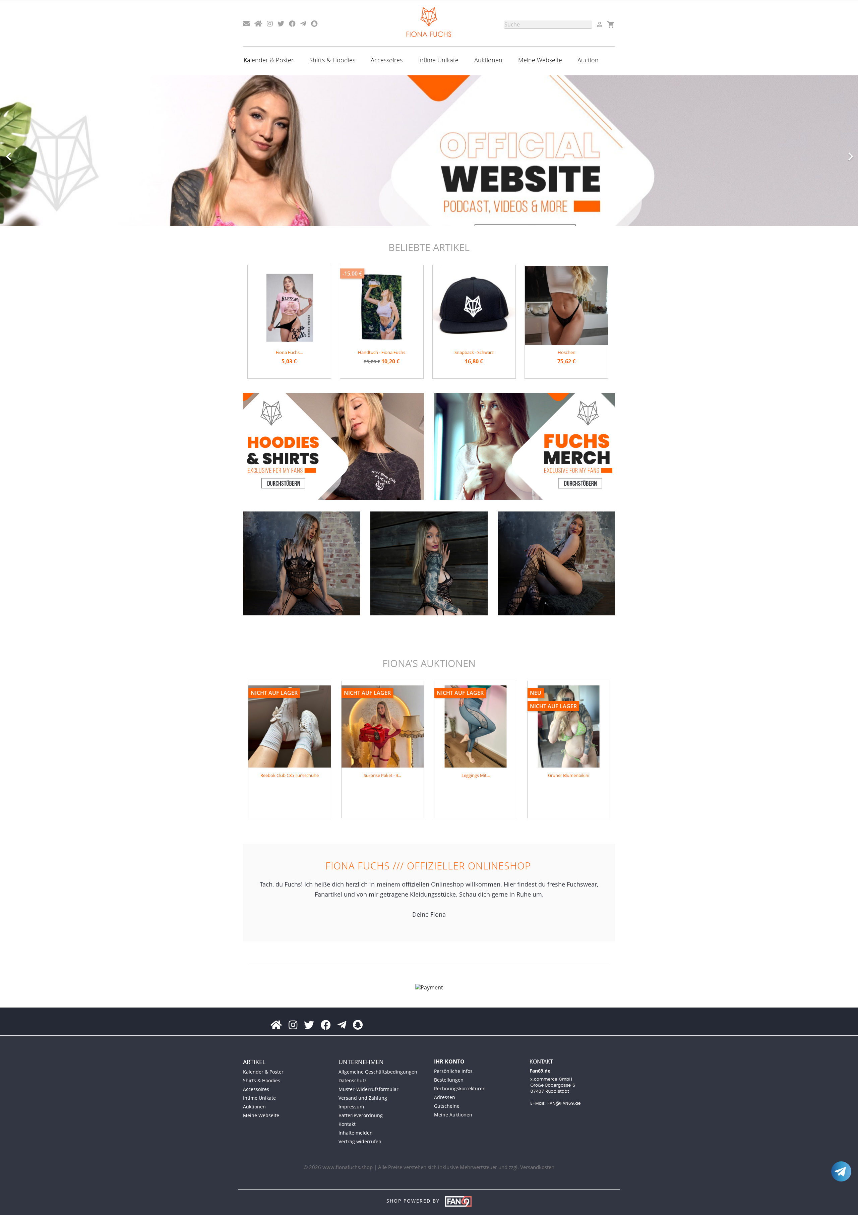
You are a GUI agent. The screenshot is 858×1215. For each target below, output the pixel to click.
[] (590, 26)
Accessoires (387, 60)
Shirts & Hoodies (332, 60)
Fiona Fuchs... (289, 352)
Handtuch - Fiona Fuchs (381, 352)
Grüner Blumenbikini (568, 775)
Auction (588, 60)
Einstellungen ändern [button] (54, 1199)
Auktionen (488, 60)
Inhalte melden (356, 1133)
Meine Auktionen (453, 1114)
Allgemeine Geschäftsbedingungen (378, 1072)
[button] (64, 153)
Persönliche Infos (453, 1071)
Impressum (351, 1106)
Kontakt (347, 1124)
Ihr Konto (449, 1061)
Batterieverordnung (361, 1115)
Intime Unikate (438, 60)
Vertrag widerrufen (360, 1141)
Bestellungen (449, 1080)
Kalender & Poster (269, 60)
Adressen (444, 1097)
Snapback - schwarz (474, 352)
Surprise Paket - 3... (382, 775)
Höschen (566, 352)
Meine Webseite (540, 60)
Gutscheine (446, 1106)
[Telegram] (841, 1171)
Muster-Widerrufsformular (369, 1089)
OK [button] (14, 1199)
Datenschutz (353, 1080)
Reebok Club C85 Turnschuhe (289, 775)
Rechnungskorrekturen (460, 1088)
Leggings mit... (476, 775)
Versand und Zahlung (363, 1098)
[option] (429, 150)
